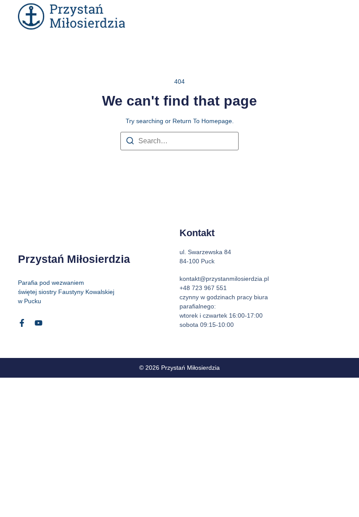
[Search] (130, 142)
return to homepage (202, 120)
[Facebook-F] (22, 323)
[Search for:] (179, 141)
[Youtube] (38, 323)
